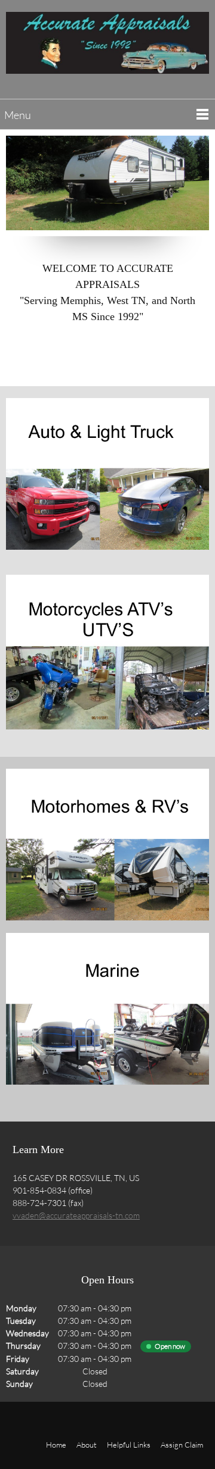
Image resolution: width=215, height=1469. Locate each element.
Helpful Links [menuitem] (128, 1444)
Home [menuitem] (56, 1444)
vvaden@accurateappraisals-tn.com (76, 1215)
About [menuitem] (86, 1444)
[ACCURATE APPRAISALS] (107, 48)
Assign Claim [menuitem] (182, 1444)
